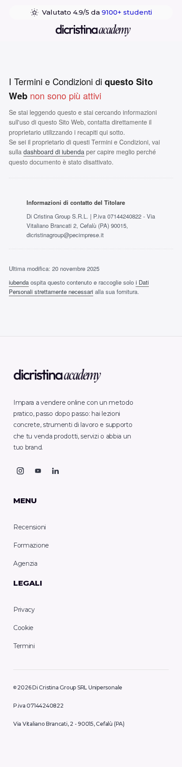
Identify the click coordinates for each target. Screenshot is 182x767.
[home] (91, 30)
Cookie (23, 628)
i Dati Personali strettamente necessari (79, 287)
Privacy (24, 610)
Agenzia (25, 563)
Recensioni (29, 527)
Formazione (31, 545)
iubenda (19, 282)
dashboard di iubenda (53, 151)
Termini (24, 646)
